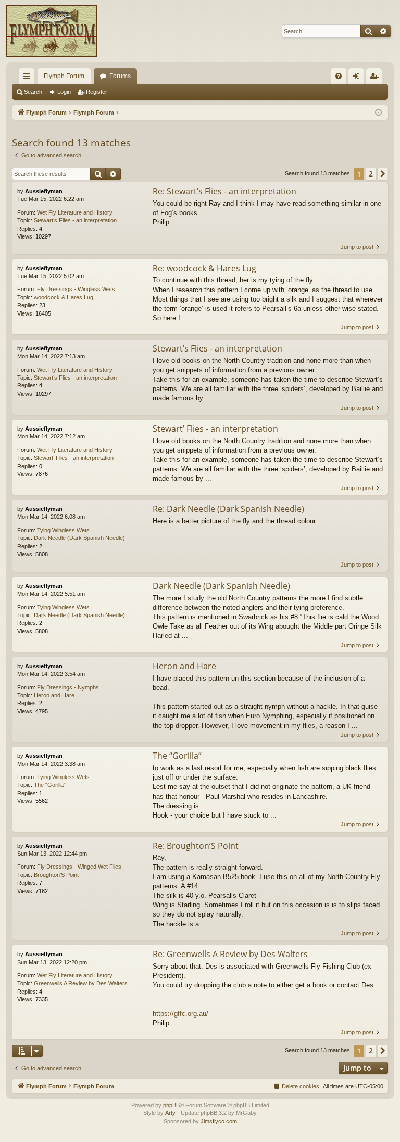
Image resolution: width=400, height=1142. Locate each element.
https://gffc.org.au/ (180, 1014)
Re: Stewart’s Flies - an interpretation (224, 191)
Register (96, 92)
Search (33, 92)
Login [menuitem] (358, 78)
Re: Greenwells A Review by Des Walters (230, 954)
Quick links (28, 78)
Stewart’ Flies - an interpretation (74, 458)
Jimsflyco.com (219, 1121)
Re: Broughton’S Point (196, 845)
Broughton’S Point (56, 875)
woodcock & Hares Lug (63, 297)
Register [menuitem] (376, 78)
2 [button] (371, 174)
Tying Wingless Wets (63, 530)
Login (64, 92)
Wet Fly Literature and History (75, 212)
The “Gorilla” (50, 785)
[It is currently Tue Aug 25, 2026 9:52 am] (378, 113)
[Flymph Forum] (51, 31)
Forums (120, 76)
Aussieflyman (44, 191)
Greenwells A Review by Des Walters (81, 983)
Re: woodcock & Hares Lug (204, 268)
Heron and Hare (54, 695)
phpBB (171, 1105)
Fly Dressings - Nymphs (68, 687)
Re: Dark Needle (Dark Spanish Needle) (228, 509)
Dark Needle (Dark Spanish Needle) (79, 538)
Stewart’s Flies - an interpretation (75, 220)
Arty (170, 1113)
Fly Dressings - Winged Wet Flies (79, 866)
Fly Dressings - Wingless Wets (76, 289)
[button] (383, 174)
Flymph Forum (64, 76)
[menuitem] (338, 76)
